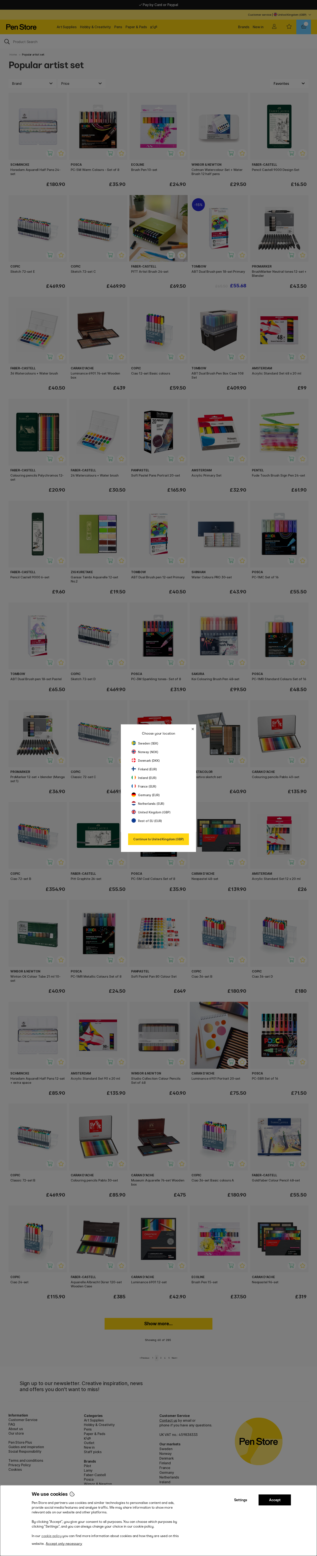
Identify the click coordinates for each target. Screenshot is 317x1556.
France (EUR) (147, 786)
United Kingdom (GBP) (154, 812)
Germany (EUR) (149, 795)
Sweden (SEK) (148, 743)
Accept (275, 1500)
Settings (240, 1500)
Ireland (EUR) (147, 778)
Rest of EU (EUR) (150, 821)
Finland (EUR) (147, 769)
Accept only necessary (64, 1544)
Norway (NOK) (148, 752)
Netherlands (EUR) (151, 803)
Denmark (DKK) (149, 760)
